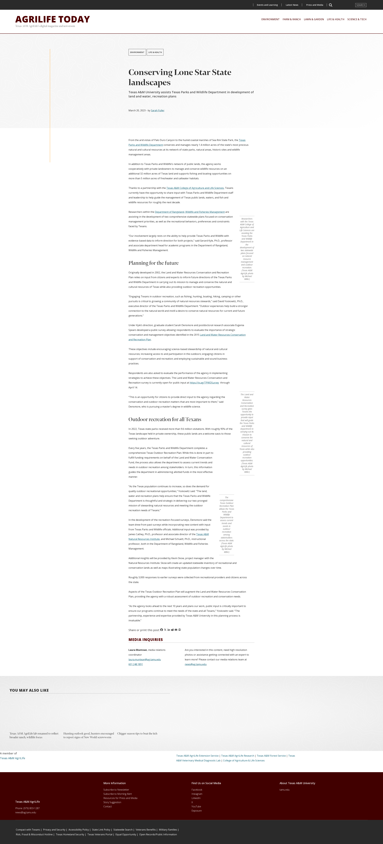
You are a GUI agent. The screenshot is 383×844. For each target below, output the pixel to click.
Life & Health (155, 52)
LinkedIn (196, 798)
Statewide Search (123, 829)
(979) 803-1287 (31, 808)
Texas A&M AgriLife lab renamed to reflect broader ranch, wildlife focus (34, 735)
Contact (107, 806)
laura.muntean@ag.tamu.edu (145, 659)
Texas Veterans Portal (99, 834)
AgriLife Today (52, 19)
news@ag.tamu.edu (195, 664)
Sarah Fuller (157, 110)
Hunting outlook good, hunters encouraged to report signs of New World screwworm (88, 735)
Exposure (197, 810)
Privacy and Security (54, 829)
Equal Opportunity (125, 834)
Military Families (168, 829)
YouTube (196, 806)
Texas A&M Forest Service (271, 755)
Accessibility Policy (79, 829)
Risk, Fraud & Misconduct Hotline (34, 834)
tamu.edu (284, 789)
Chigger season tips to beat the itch (137, 733)
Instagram (197, 794)
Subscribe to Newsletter (116, 789)
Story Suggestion (112, 802)
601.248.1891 (136, 664)
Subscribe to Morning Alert (117, 794)
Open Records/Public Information (158, 834)
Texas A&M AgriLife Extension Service (197, 755)
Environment (137, 52)
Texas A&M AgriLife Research (237, 755)
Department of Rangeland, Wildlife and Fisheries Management (190, 212)
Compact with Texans (28, 829)
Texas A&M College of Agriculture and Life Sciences (195, 188)
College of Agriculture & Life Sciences (244, 760)
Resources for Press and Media (120, 798)
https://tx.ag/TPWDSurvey (204, 382)
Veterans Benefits (146, 829)
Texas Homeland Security (70, 834)
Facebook (197, 789)
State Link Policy (101, 829)
